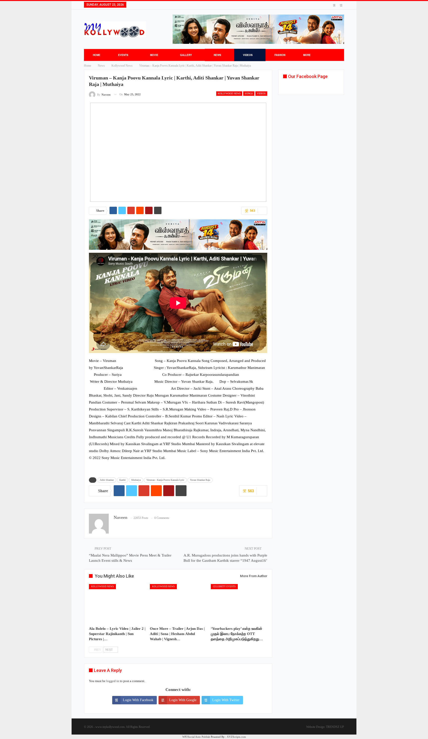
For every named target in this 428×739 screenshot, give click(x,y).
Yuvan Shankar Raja (200, 480)
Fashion (279, 55)
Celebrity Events (224, 586)
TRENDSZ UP (335, 727)
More (307, 55)
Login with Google (182, 700)
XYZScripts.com (236, 736)
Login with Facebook (138, 700)
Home (96, 55)
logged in (112, 681)
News (217, 55)
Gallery (186, 55)
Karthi (122, 480)
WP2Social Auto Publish (196, 736)
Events (123, 55)
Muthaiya (136, 480)
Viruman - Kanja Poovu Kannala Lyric (165, 480)
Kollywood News (229, 93)
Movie (154, 55)
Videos (248, 55)
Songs (249, 93)
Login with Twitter (226, 700)
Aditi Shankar (107, 480)
